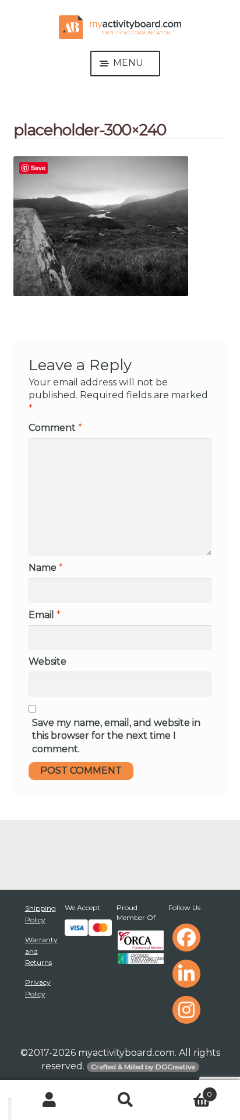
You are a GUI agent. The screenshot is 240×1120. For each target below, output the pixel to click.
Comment (55, 427)
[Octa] (140, 958)
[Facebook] (186, 938)
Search (126, 1100)
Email (45, 614)
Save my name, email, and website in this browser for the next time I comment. (116, 736)
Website (47, 661)
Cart (188, 1089)
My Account (50, 1100)
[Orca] (140, 940)
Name (46, 567)
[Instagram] (186, 1010)
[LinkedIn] (186, 974)
